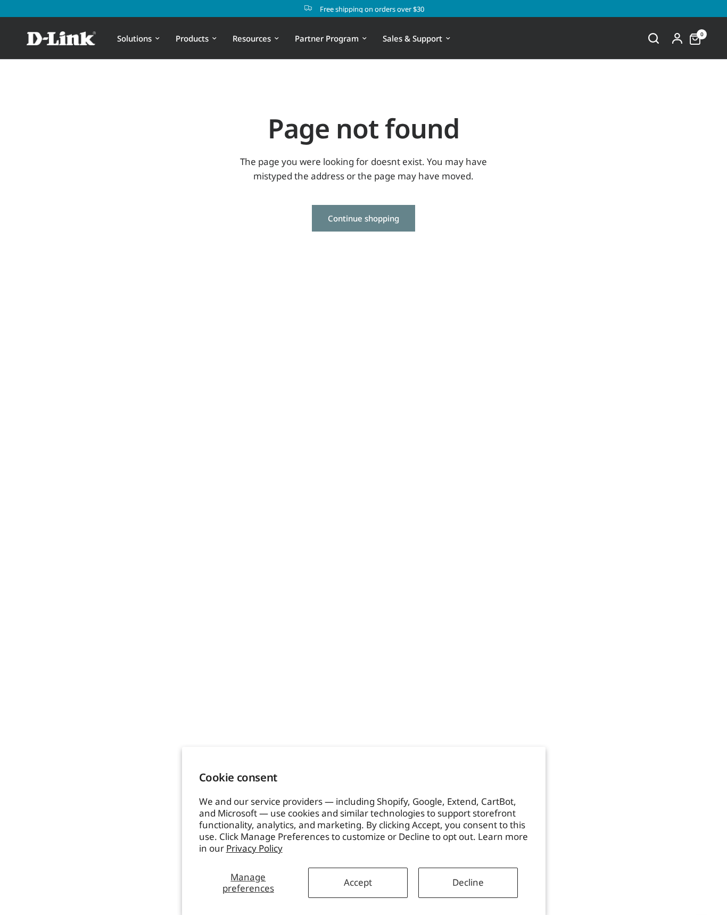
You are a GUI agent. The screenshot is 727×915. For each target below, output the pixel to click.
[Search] (653, 38)
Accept (358, 882)
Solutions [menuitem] (134, 38)
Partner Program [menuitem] (327, 38)
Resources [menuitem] (252, 38)
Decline (468, 882)
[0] (692, 38)
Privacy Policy (254, 848)
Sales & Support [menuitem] (412, 38)
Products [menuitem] (192, 38)
